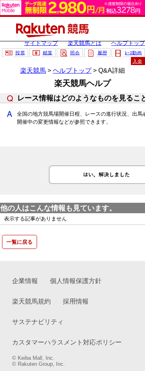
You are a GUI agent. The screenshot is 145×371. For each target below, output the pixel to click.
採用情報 (76, 301)
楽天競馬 (33, 70)
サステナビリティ (38, 321)
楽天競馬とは (85, 43)
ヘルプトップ (128, 43)
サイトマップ (41, 43)
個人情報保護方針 (76, 280)
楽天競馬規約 (31, 301)
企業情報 (25, 280)
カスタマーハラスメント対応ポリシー (67, 342)
